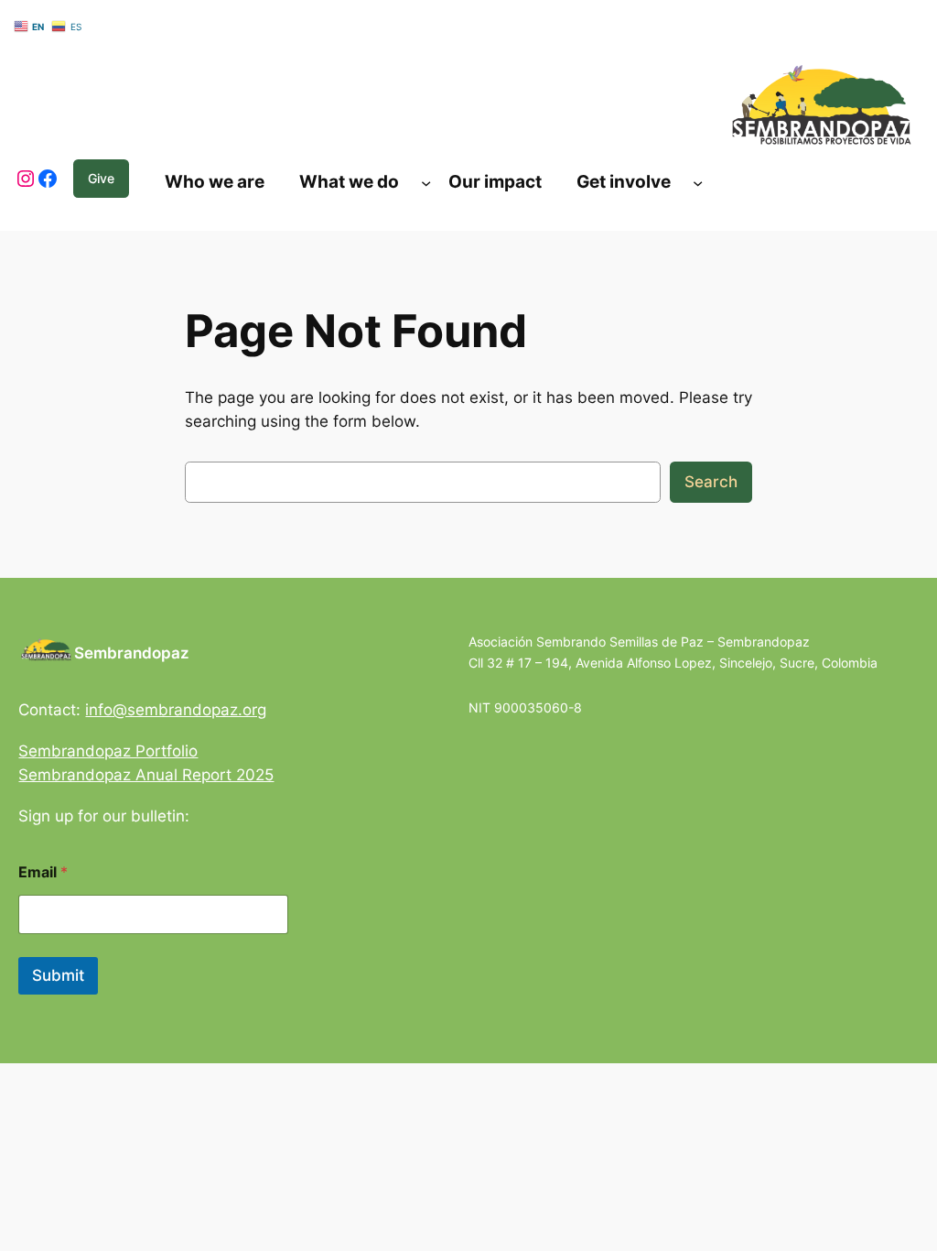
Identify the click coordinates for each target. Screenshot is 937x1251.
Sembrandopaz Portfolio (108, 751)
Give (101, 178)
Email (43, 872)
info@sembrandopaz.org (175, 710)
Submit (58, 975)
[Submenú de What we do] (426, 182)
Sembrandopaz (131, 653)
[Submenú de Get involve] (698, 182)
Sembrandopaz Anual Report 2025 (146, 775)
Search (711, 482)
